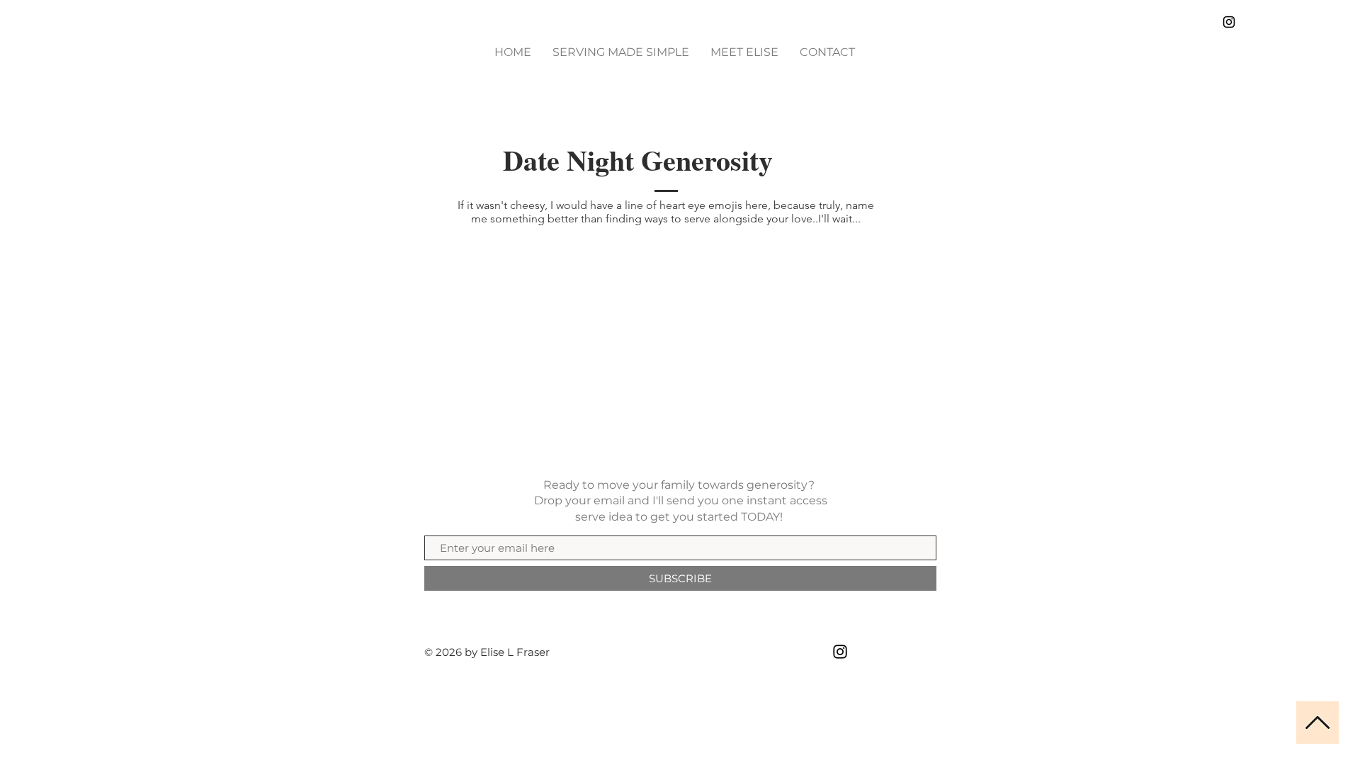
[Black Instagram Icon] (1229, 22)
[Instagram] (840, 651)
